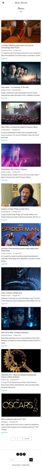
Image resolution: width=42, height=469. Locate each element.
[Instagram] (24, 454)
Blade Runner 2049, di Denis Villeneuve (14, 169)
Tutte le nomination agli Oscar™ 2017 (13, 419)
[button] (31, 459)
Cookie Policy (26, 465)
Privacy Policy (16, 465)
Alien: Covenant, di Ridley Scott (11, 293)
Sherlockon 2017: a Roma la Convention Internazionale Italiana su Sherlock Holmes (18, 376)
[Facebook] (17, 454)
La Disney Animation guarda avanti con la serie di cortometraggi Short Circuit (17, 46)
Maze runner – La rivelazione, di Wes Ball (14, 87)
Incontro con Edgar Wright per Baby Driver (15, 209)
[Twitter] (21, 454)
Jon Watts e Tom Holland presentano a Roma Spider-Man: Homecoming (20, 249)
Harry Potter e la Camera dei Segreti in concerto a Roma (19, 127)
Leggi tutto (4, 58)
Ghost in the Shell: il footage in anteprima (14, 332)
